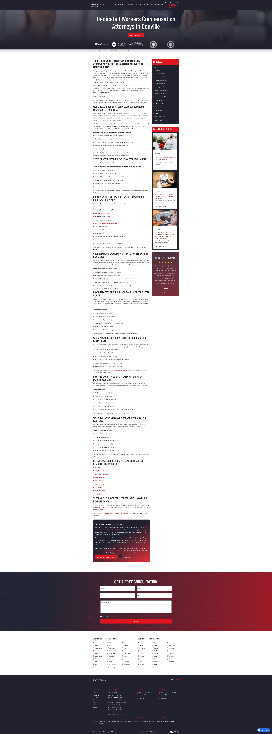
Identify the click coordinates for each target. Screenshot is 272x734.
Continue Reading (160, 168)
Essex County (112, 648)
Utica (155, 658)
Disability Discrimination (160, 83)
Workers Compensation (160, 116)
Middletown (156, 648)
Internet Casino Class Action (161, 93)
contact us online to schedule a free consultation (116, 513)
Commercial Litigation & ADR (114, 704)
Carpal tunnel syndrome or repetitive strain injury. (107, 223)
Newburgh (142, 664)
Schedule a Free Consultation (106, 557)
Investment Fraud (112, 712)
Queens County (157, 664)
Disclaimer (148, 731)
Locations (153, 4)
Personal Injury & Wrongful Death (115, 695)
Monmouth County (112, 664)
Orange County (172, 642)
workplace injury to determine (119, 370)
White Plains (156, 645)
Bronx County (171, 661)
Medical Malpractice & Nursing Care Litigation (117, 702)
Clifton (96, 658)
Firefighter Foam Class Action (102, 471)
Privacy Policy (153, 731)
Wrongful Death (98, 494)
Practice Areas (129, 4)
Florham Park (112, 650)
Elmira (155, 656)
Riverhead (156, 650)
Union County (126, 661)
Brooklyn (141, 645)
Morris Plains (126, 642)
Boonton (96, 645)
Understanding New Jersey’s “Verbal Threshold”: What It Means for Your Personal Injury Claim (165, 157)
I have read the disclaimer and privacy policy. (111, 616)
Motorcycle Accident (99, 477)
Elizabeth (111, 645)
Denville (96, 661)
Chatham (96, 653)
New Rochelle (142, 648)
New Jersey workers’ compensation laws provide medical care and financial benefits (119, 80)
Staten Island (157, 653)
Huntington (142, 667)
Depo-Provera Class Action (161, 80)
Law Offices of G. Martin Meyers (106, 507)
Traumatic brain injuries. (101, 240)
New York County (172, 650)
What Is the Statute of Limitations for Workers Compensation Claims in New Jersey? (165, 196)
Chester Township (98, 656)
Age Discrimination (159, 67)
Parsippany (126, 650)
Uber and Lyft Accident (100, 490)
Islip (140, 658)
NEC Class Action (158, 107)
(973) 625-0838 (173, 6)
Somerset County (127, 658)
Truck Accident (98, 487)
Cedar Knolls (97, 650)
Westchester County (158, 667)
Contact (163, 4)
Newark (125, 648)
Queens (141, 650)
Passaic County (127, 653)
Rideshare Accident (99, 484)
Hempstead (142, 656)
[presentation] (164, 292)
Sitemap (95, 707)
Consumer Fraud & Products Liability (116, 697)
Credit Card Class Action (160, 73)
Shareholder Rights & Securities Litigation (117, 714)
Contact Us (95, 704)
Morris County (112, 667)
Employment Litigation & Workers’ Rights (116, 700)
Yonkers (141, 661)
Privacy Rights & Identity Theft (114, 707)
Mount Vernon (157, 642)
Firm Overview (121, 4)
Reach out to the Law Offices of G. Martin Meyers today (108, 550)
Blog (158, 4)
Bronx (141, 642)
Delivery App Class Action (160, 77)
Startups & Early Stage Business (115, 709)
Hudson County (112, 653)
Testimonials (146, 4)
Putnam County (172, 648)
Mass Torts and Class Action (102, 474)
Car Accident (98, 467)
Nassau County (172, 653)
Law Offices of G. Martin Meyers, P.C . (99, 50)
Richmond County (172, 658)
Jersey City (111, 656)
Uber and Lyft (158, 113)
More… (109, 716)
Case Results (138, 4)
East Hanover (97, 667)
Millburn (110, 661)
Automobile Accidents (112, 692)
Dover (96, 664)
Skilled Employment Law (160, 87)
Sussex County (127, 664)
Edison (110, 642)
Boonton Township (98, 648)
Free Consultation (136, 35)
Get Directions (140, 717)
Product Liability (99, 480)
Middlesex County (112, 658)
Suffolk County (172, 656)
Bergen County (98, 642)
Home (115, 4)
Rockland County (172, 645)
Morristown (126, 645)
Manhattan (142, 653)
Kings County (156, 661)
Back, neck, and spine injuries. (102, 213)
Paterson (126, 656)
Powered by (166, 732)
